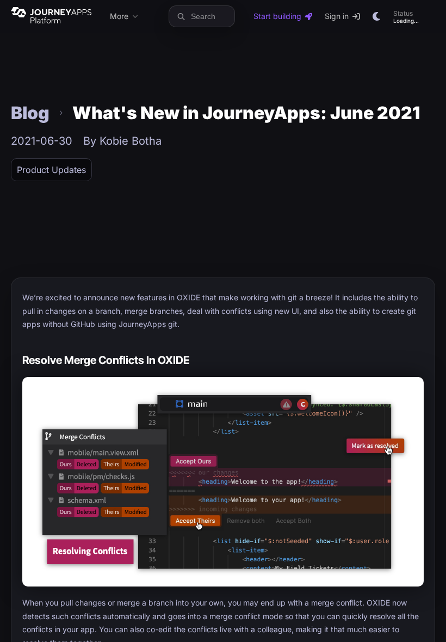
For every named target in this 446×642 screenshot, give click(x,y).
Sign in (337, 16)
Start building (277, 16)
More (119, 16)
